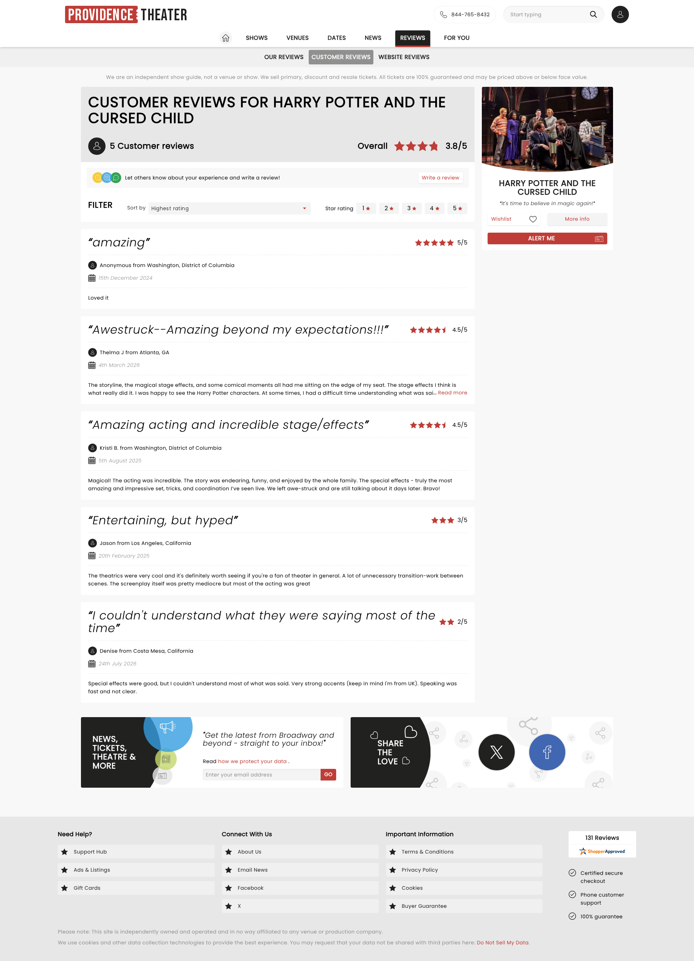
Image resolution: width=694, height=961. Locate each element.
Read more (452, 392)
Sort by (136, 207)
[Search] (595, 14)
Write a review (440, 177)
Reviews (412, 38)
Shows (256, 38)
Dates (336, 38)
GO (328, 774)
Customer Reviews (341, 57)
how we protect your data (253, 761)
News (373, 38)
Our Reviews (284, 57)
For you (457, 38)
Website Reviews (403, 57)
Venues (298, 38)
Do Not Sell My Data (502, 942)
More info (577, 219)
